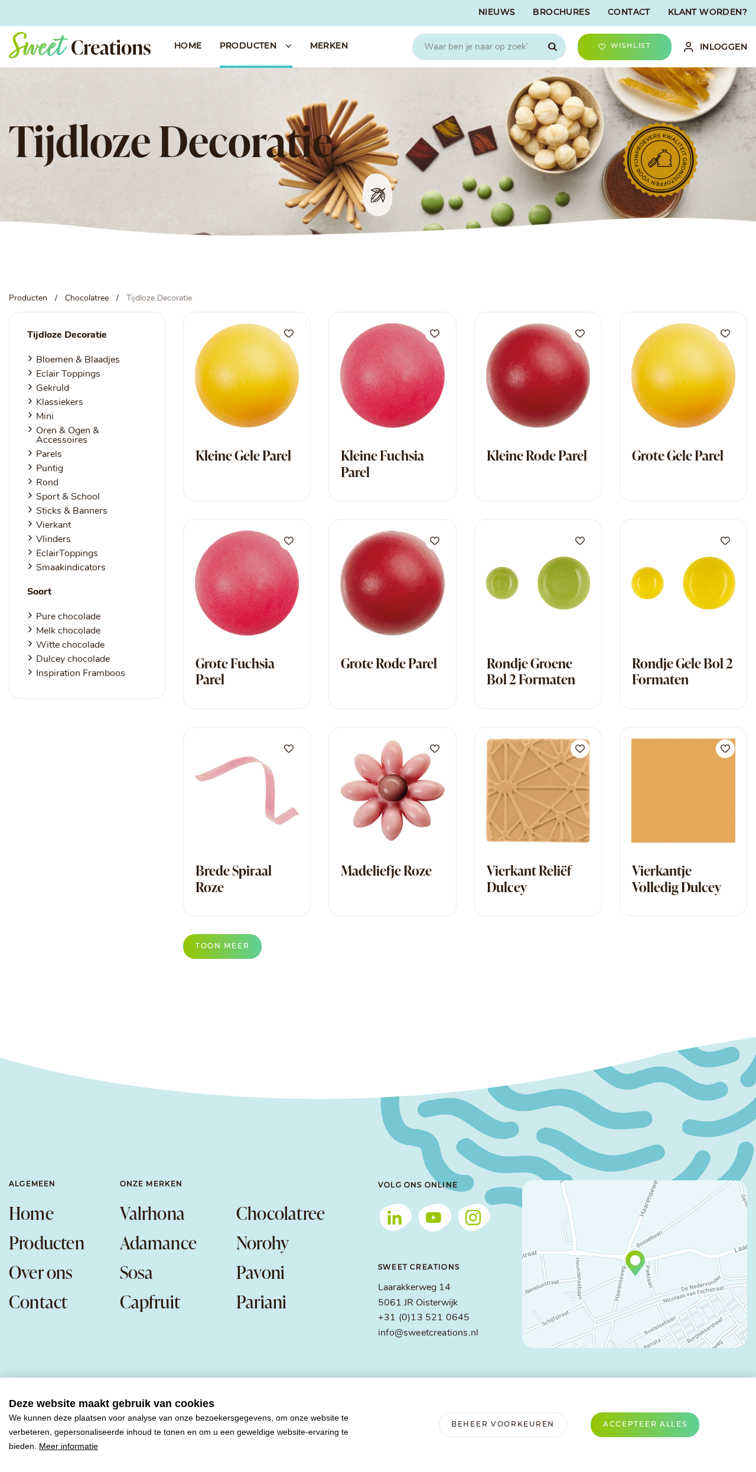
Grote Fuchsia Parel (235, 671)
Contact (38, 1301)
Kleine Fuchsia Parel (382, 463)
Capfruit (150, 1301)
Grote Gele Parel (678, 455)
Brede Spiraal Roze (233, 878)
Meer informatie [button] (68, 1446)
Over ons (41, 1271)
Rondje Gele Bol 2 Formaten (682, 671)
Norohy (262, 1242)
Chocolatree (280, 1212)
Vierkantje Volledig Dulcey (676, 878)
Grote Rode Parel (389, 663)
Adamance (158, 1242)
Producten (46, 1242)
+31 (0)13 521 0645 (424, 1318)
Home (31, 1212)
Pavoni (260, 1271)
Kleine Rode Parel (537, 455)
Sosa (137, 1271)
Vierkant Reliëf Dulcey (529, 878)
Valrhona (152, 1212)
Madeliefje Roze (386, 870)
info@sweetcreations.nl (428, 1333)
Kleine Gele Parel (243, 455)
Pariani (261, 1301)
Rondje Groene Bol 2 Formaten (531, 671)
